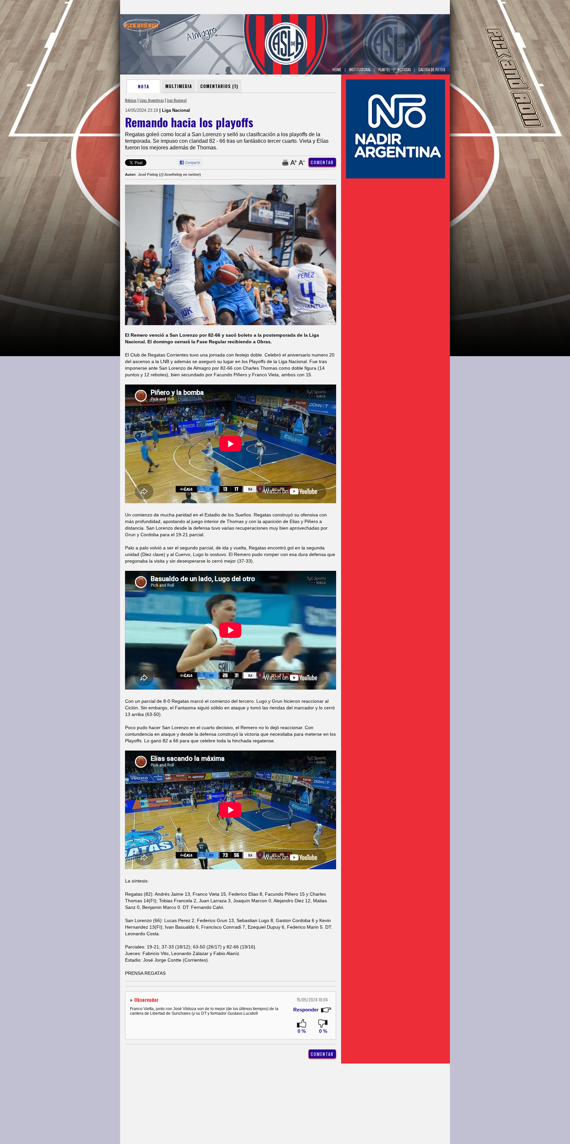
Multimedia (178, 86)
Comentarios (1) (219, 86)
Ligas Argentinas (152, 100)
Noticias (131, 100)
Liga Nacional (177, 100)
